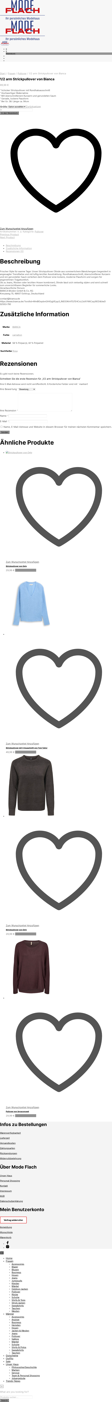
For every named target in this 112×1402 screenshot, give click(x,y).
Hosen (15, 1275)
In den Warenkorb (9, 113)
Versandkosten (8, 1143)
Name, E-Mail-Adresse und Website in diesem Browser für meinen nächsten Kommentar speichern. (58, 426)
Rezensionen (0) (15, 251)
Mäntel (15, 1286)
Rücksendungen (8, 1153)
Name (4, 415)
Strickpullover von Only (16, 566)
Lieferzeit (5, 1137)
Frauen (11, 73)
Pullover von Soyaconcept (17, 1111)
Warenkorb (5, 1237)
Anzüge (15, 1319)
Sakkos (15, 1338)
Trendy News (13, 1381)
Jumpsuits (17, 1280)
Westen (15, 1311)
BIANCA (16, 326)
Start (3, 73)
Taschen (16, 1308)
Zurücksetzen (33, 106)
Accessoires (18, 1264)
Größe (3, 106)
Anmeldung (6, 1227)
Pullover (22, 73)
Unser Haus (6, 1175)
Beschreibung (13, 245)
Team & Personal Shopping (26, 1375)
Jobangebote (18, 1378)
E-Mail (4, 421)
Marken (16, 1369)
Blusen (15, 1269)
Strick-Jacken (18, 1302)
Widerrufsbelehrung (10, 1158)
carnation (17, 334)
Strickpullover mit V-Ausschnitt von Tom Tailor (26, 748)
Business (16, 1272)
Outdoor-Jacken (20, 1288)
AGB (2, 1195)
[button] (6, 49)
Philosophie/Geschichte (24, 1367)
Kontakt (4, 1185)
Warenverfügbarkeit (10, 1132)
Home (9, 1258)
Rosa (15, 350)
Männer (10, 1313)
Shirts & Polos (19, 1347)
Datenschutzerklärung (11, 1201)
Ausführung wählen (25, 570)
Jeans (15, 1277)
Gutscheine (12, 1355)
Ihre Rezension (9, 410)
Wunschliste (6, 1232)
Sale (8, 1361)
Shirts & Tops (18, 1300)
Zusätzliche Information (19, 248)
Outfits (9, 1358)
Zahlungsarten (7, 1148)
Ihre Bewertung (9, 389)
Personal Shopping (10, 1180)
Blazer (15, 1266)
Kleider (15, 1283)
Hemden (16, 1325)
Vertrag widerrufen (13, 1220)
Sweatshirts (18, 1305)
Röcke (15, 1294)
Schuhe (15, 1297)
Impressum (6, 1190)
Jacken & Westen (20, 1330)
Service (15, 1372)
